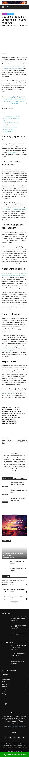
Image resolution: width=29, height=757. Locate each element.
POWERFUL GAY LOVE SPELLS (8, 419)
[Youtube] (23, 737)
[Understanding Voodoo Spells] (5, 563)
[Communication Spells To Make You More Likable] (6, 648)
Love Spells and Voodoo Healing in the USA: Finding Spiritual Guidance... (19, 618)
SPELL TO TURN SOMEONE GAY (9, 421)
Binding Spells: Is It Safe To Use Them (13, 589)
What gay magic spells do (11, 127)
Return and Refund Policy (8, 747)
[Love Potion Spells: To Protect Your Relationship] (6, 484)
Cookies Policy (5, 745)
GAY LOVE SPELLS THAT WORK (8, 413)
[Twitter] (16, 471)
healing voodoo (5, 584)
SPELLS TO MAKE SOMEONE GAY (9, 423)
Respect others (8, 131)
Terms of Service (20, 743)
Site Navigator (18, 747)
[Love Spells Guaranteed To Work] (6, 635)
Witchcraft (8, 11)
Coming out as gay (9, 129)
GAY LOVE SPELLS (18, 411)
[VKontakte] (18, 737)
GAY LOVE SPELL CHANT (7, 411)
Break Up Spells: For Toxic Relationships (22, 441)
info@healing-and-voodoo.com (17, 726)
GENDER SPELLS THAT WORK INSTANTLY (11, 417)
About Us (5, 743)
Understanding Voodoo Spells (17, 561)
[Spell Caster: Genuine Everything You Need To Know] (14, 551)
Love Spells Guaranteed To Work (19, 633)
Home (3, 11)
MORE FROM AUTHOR (20, 478)
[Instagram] (13, 471)
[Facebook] (5, 737)
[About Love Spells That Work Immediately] (6, 663)
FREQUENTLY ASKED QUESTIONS (17, 745)
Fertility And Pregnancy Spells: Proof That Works (8, 441)
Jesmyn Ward (6, 25)
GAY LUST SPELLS (21, 413)
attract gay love (12, 152)
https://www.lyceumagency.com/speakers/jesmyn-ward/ (14, 455)
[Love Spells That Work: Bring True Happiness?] (5, 570)
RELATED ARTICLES (7, 478)
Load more (14, 602)
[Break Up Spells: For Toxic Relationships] (6, 500)
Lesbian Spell (15, 11)
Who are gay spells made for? (12, 116)
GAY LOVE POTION (18, 409)
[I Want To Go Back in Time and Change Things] (6, 627)
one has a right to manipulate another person (15, 209)
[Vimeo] (14, 737)
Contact (25, 747)
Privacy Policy (12, 743)
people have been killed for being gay (14, 68)
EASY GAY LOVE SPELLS (7, 409)
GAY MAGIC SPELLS (6, 415)
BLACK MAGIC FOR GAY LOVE (12, 407)
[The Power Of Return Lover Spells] (6, 492)
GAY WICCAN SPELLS (16, 415)
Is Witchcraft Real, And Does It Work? (13, 597)
